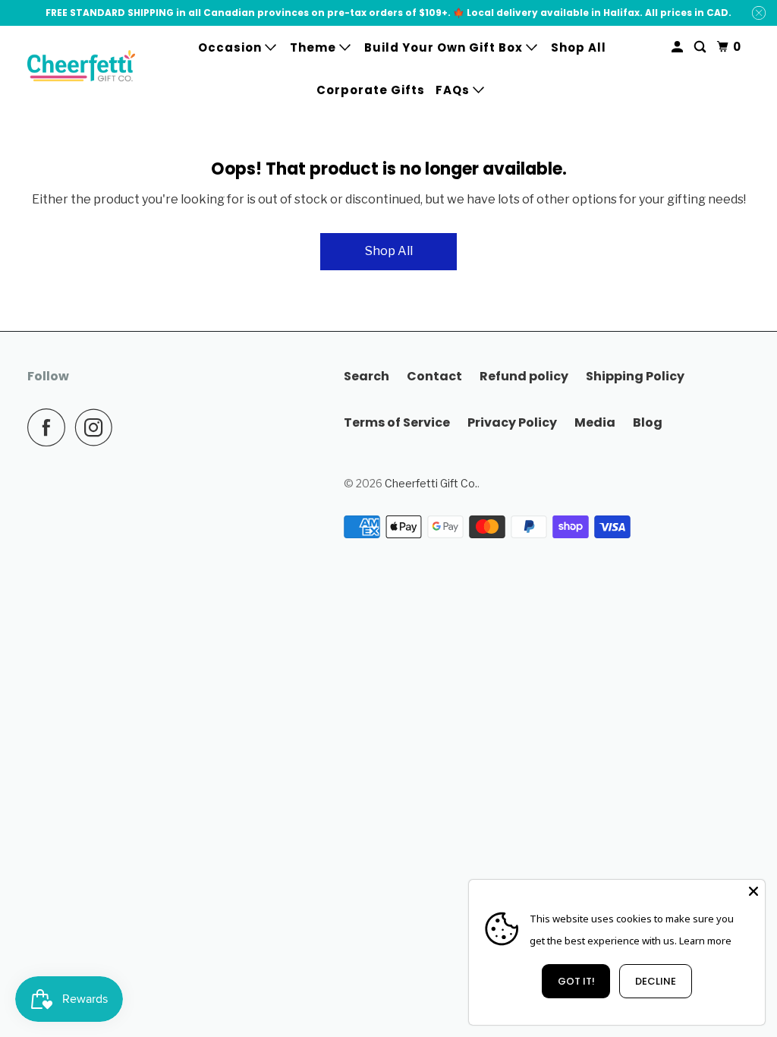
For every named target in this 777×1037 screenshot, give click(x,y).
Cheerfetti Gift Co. (431, 483)
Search (366, 376)
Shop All (578, 47)
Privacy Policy (512, 422)
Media (594, 422)
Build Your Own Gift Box (445, 47)
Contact (434, 376)
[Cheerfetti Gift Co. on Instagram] (98, 427)
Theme (314, 47)
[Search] (701, 47)
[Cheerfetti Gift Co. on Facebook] (50, 427)
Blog (647, 422)
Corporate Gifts (370, 90)
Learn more (705, 940)
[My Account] (678, 47)
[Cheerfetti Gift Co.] (81, 68)
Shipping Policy (635, 376)
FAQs (454, 90)
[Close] (753, 891)
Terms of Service (397, 422)
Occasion (231, 47)
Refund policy (524, 376)
